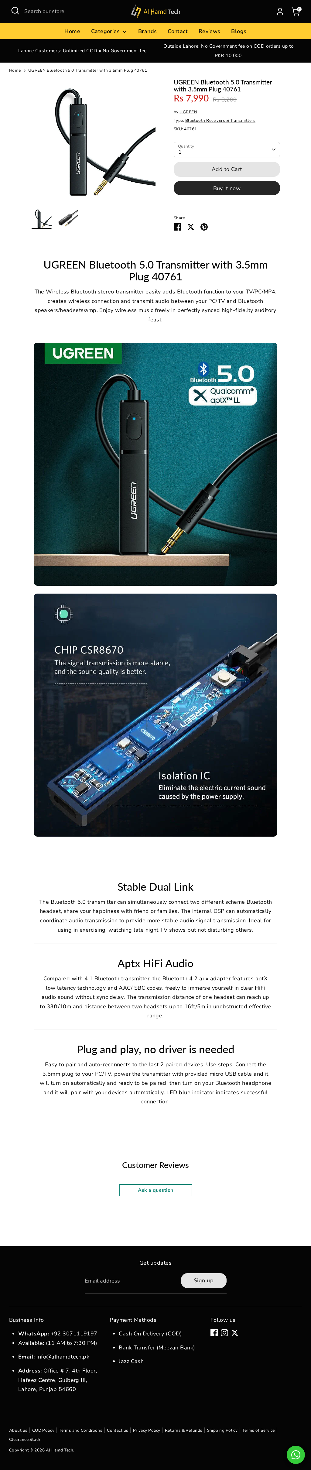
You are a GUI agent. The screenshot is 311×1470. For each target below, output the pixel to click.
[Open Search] (15, 11)
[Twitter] (234, 1332)
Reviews (209, 31)
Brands (147, 31)
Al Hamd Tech (59, 1450)
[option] (82, 51)
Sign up (204, 1280)
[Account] (280, 11)
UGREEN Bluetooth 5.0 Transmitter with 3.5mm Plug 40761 (87, 70)
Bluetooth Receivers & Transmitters (220, 120)
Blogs (238, 31)
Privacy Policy (146, 1430)
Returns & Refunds (184, 1430)
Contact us (117, 1430)
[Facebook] (214, 1332)
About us (18, 1430)
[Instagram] (224, 1332)
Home (72, 31)
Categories (106, 31)
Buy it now (227, 188)
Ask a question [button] (155, 1190)
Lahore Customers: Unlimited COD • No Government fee (82, 50)
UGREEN (188, 112)
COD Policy (43, 1430)
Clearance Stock (25, 1439)
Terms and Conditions (80, 1430)
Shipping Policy (222, 1430)
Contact (178, 31)
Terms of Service (258, 1430)
